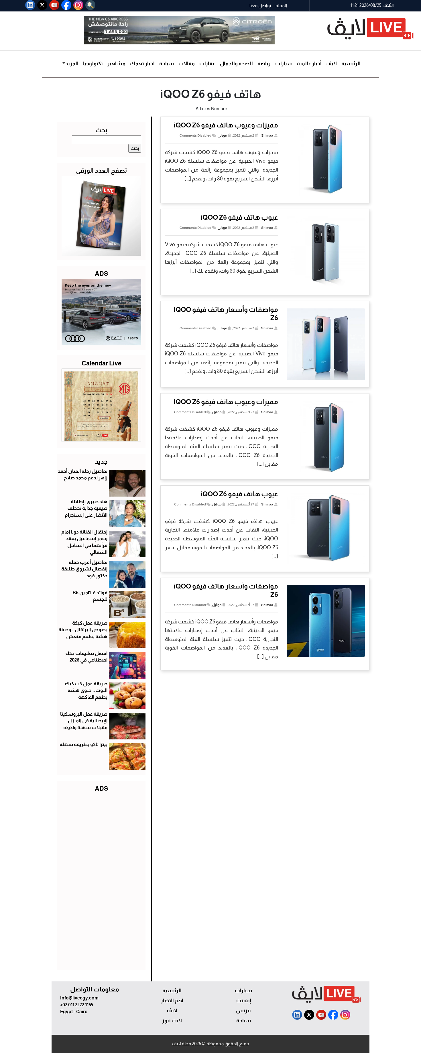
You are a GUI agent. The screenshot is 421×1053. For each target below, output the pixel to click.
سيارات (283, 63)
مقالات (186, 63)
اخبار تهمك (142, 63)
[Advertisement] (101, 880)
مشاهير (116, 63)
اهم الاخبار (172, 1000)
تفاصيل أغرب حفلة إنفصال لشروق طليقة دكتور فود (84, 569)
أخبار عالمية (309, 63)
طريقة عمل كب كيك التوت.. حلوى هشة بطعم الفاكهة (86, 690)
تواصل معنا (260, 5)
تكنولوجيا (93, 63)
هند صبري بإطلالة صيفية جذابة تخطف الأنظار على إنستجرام (86, 508)
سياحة (166, 63)
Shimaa (267, 135)
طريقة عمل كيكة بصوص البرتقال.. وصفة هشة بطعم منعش (82, 629)
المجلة (281, 5)
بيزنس (243, 1010)
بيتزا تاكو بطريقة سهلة (83, 744)
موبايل (222, 135)
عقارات (207, 63)
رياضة (264, 63)
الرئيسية (351, 63)
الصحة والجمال (236, 63)
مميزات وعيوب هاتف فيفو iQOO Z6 (226, 125)
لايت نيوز (172, 1021)
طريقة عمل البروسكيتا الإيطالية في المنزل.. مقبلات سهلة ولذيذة (83, 721)
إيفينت (243, 1000)
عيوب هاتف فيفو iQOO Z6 (239, 217)
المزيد (71, 63)
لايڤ (331, 63)
